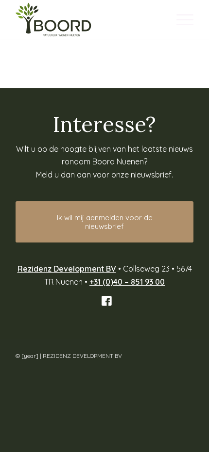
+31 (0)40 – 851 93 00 (127, 282)
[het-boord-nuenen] (86, 19)
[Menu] (180, 19)
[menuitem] (180, 19)
